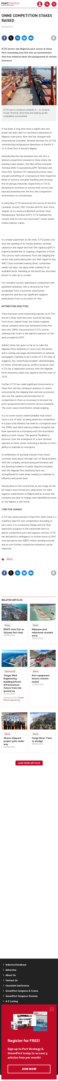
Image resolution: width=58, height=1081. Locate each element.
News (7, 625)
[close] (56, 31)
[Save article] (53, 38)
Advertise (11, 969)
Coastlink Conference (17, 985)
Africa (9, 559)
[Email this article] (31, 38)
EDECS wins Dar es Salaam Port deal (14, 631)
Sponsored (10, 671)
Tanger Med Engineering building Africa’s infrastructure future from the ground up (12, 683)
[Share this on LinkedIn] (17, 38)
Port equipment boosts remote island (40, 678)
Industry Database (16, 964)
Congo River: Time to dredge (42, 739)
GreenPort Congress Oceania (22, 996)
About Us (11, 975)
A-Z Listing (12, 1001)
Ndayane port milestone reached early (42, 632)
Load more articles (29, 763)
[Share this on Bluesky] (24, 38)
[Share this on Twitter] (11, 38)
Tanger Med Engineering (14, 698)
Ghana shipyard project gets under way (14, 741)
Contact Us (12, 980)
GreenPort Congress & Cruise (22, 990)
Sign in (17, 31)
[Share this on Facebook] (4, 38)
